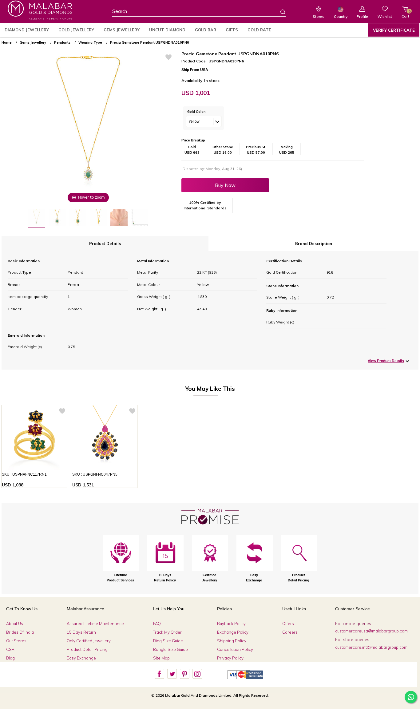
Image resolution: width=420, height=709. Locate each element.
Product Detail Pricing (87, 649)
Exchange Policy (232, 632)
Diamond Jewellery (27, 29)
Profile (362, 16)
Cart (405, 14)
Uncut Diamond (167, 29)
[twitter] (171, 674)
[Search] (279, 11)
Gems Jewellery (122, 29)
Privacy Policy (230, 658)
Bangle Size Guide (170, 649)
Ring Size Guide (168, 640)
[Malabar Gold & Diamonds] (40, 10)
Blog (10, 658)
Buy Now (225, 185)
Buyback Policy (231, 623)
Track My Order (167, 632)
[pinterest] (184, 674)
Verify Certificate (394, 30)
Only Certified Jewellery (89, 640)
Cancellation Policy (235, 649)
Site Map (161, 658)
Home (7, 42)
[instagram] (197, 674)
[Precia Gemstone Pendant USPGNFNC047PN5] (104, 437)
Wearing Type (90, 42)
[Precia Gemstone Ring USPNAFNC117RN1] (34, 437)
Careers (290, 632)
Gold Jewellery (76, 29)
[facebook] (159, 674)
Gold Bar (205, 29)
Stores (318, 16)
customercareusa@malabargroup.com (371, 630)
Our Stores (16, 640)
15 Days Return (81, 632)
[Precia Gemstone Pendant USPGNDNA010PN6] (36, 218)
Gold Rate (259, 29)
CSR (10, 649)
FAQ (157, 623)
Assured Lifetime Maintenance (95, 623)
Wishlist (385, 16)
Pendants (62, 42)
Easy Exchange (81, 658)
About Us (14, 623)
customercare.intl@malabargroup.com (371, 647)
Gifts (232, 29)
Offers (288, 623)
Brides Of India (20, 632)
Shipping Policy (231, 640)
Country (340, 16)
